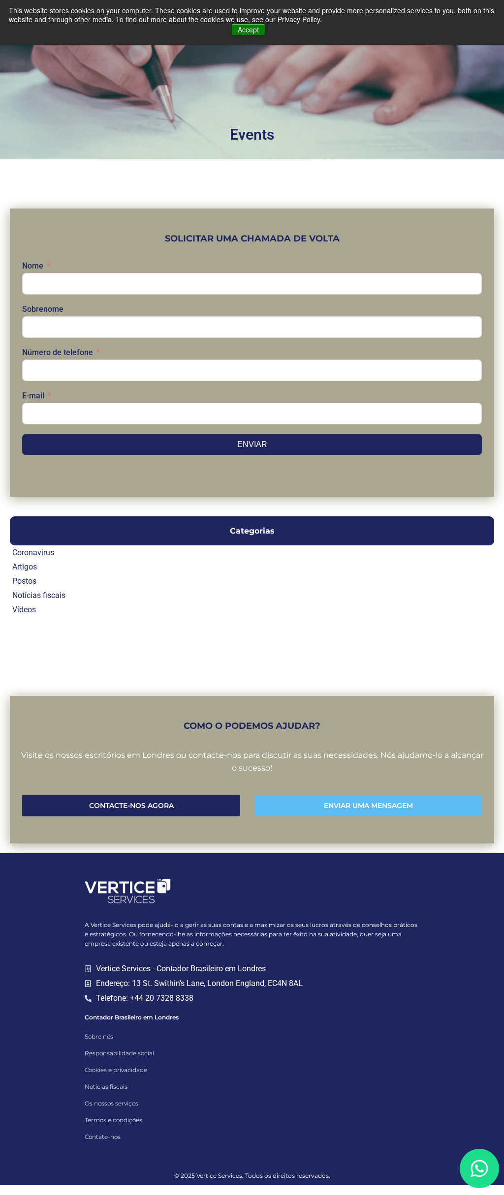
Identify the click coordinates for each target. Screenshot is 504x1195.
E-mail (33, 395)
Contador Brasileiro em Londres (132, 1017)
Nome (32, 265)
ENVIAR (252, 444)
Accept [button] (248, 29)
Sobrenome (42, 309)
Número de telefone (57, 352)
